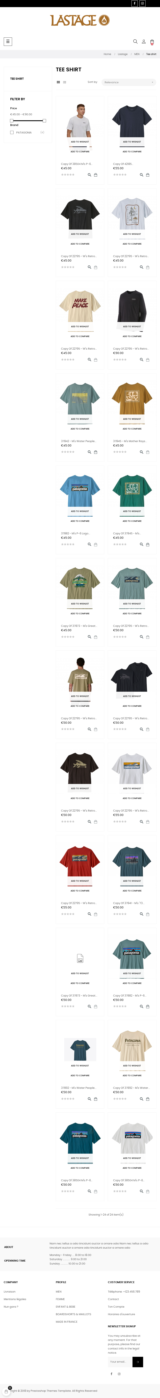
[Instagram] (142, 3)
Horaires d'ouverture (121, 1314)
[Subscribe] (137, 1362)
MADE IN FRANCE (67, 1322)
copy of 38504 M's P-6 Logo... (76, 164)
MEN (58, 1291)
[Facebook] (135, 3)
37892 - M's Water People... (78, 1088)
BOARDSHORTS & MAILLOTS (73, 1314)
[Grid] (58, 82)
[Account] (144, 41)
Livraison (9, 1291)
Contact (113, 1299)
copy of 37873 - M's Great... (79, 626)
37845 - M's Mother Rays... (130, 441)
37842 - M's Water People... (78, 441)
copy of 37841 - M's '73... (129, 903)
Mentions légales (15, 1299)
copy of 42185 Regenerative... (123, 164)
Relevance (129, 82)
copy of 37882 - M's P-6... (129, 995)
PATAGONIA (28, 132)
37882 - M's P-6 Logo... (75, 533)
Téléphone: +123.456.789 (124, 1291)
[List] (64, 82)
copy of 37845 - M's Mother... (126, 534)
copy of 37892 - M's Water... (131, 1088)
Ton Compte (116, 1307)
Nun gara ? (11, 1307)
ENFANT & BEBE (65, 1307)
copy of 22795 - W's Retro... (79, 256)
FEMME (60, 1299)
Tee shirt (17, 78)
